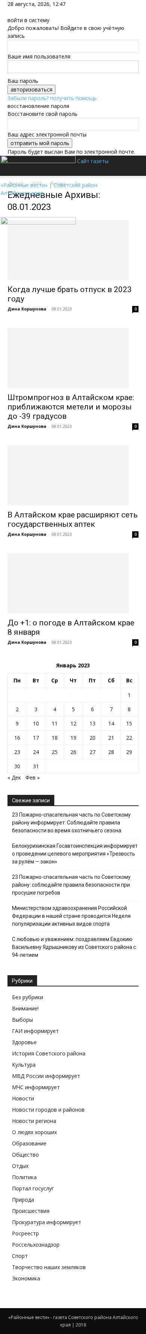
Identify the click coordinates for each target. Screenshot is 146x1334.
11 (55, 723)
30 (17, 766)
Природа (23, 1199)
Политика (24, 1177)
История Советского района (48, 1053)
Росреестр (25, 1233)
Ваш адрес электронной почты (46, 134)
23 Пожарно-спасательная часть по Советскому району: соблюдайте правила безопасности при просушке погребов (71, 885)
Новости (23, 1098)
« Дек (14, 777)
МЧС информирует (36, 1087)
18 (55, 737)
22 (129, 737)
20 (92, 737)
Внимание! (25, 1008)
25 (55, 751)
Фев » (32, 777)
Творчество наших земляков (49, 1267)
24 (36, 751)
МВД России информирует (46, 1075)
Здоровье (24, 1042)
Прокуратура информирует (46, 1222)
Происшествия (30, 1210)
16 (17, 737)
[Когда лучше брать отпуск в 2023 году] (73, 250)
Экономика (26, 1278)
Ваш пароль (22, 80)
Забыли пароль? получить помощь (52, 98)
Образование (29, 1143)
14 (111, 723)
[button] (13, 207)
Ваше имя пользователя (38, 56)
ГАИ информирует (35, 1030)
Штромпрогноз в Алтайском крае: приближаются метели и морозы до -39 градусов (70, 407)
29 (129, 751)
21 (111, 737)
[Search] (135, 166)
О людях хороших (34, 1132)
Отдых (20, 1165)
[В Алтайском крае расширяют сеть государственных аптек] (73, 475)
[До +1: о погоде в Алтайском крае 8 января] (73, 583)
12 (73, 723)
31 (36, 766)
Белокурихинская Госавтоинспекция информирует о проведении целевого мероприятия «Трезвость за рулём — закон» (75, 854)
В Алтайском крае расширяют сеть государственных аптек (72, 519)
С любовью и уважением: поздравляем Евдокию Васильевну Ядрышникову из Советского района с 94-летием (74, 947)
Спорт (20, 1255)
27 (92, 751)
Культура (24, 1064)
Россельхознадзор (36, 1244)
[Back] (9, 12)
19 (73, 737)
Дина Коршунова (26, 309)
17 (36, 737)
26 (73, 751)
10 (36, 723)
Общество (25, 1154)
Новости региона (34, 1120)
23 (17, 751)
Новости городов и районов (48, 1109)
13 (92, 723)
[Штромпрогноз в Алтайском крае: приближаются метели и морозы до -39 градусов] (73, 358)
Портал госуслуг (33, 1188)
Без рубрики (27, 997)
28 (111, 751)
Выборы (22, 1019)
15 (129, 723)
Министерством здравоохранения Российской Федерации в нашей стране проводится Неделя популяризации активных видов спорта (71, 916)
